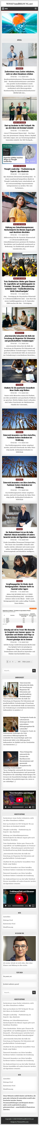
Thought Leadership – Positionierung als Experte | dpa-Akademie (19, 170)
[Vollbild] (33, 807)
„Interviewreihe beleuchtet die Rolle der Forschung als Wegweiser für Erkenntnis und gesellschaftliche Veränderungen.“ (19, 338)
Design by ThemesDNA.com (19, 1122)
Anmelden (6, 917)
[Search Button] (35, 8)
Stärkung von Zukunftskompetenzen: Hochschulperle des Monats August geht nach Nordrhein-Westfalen (19, 229)
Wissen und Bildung (19, 122)
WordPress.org (8, 927)
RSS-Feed (14, 76)
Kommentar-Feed (9, 924)
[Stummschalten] (30, 807)
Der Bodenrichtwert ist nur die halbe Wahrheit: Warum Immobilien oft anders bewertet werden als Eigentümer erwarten (20, 534)
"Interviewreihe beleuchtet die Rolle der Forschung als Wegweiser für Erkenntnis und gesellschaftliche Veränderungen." (26, 689)
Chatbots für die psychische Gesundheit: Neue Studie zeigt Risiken (19, 389)
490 (19, 661)
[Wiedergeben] (6, 807)
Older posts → (27, 661)
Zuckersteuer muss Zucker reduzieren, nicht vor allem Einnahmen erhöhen (19, 72)
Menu (6, 9)
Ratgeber (19, 529)
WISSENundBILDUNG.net (19, 3)
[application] (19, 800)
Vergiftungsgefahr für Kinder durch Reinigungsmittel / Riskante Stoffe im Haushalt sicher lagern (19, 586)
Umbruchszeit (20, 333)
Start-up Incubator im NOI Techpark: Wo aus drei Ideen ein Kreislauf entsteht (19, 126)
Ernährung (19, 68)
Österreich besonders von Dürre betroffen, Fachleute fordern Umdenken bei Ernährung (19, 437)
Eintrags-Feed (8, 920)
